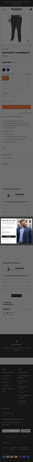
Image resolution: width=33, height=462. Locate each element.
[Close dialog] (31, 219)
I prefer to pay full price (8, 241)
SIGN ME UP (8, 236)
